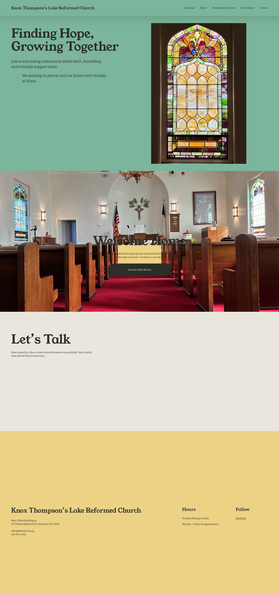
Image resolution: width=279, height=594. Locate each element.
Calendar (190, 8)
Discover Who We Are (139, 269)
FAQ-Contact (247, 8)
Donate (264, 8)
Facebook (241, 518)
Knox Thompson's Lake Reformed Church (52, 8)
